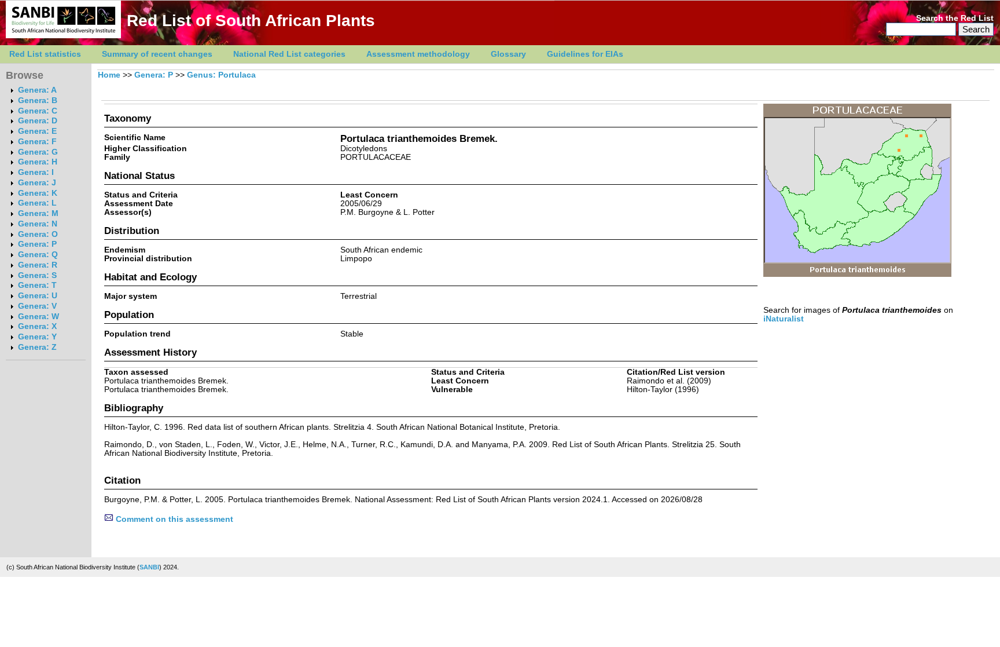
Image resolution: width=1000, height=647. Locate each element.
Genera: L (37, 203)
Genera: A (37, 90)
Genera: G (38, 152)
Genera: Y (37, 336)
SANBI (149, 567)
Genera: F (37, 141)
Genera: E (37, 131)
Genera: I (36, 172)
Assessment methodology (418, 54)
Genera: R (37, 265)
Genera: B (37, 100)
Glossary (508, 54)
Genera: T (37, 285)
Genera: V (37, 306)
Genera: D (37, 120)
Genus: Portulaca (221, 75)
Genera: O (38, 234)
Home (109, 75)
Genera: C (37, 111)
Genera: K (37, 193)
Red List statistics (45, 54)
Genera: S (37, 275)
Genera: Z (37, 347)
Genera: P (37, 244)
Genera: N (37, 224)
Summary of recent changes (157, 54)
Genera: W (38, 316)
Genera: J (37, 182)
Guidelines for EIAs (585, 54)
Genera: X (37, 326)
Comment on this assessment (173, 519)
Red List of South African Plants (251, 21)
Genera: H (37, 162)
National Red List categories (289, 54)
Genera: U (37, 295)
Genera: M (38, 213)
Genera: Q (38, 254)
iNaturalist (783, 319)
